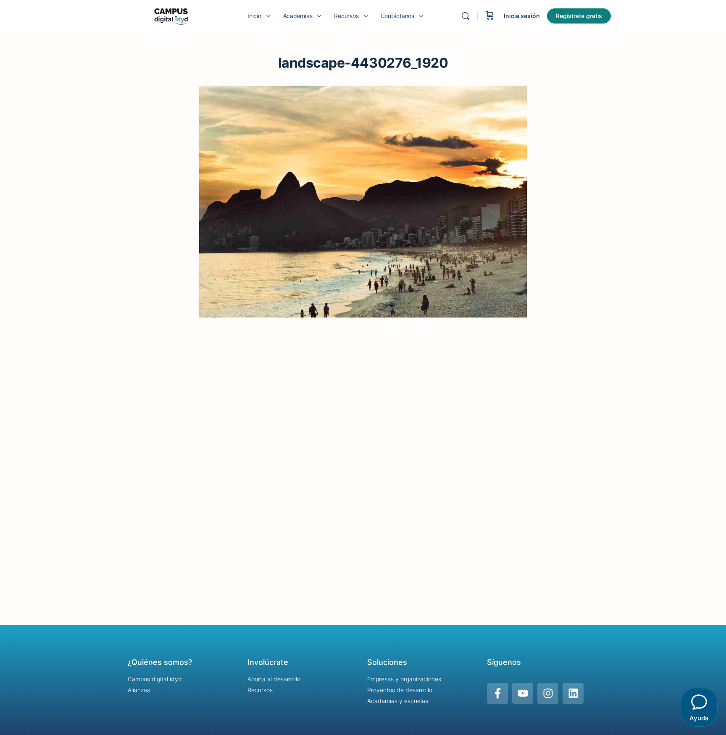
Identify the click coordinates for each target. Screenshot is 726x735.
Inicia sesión (522, 15)
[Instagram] (547, 693)
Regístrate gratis (579, 15)
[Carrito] (489, 16)
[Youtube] (522, 693)
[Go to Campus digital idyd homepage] (170, 15)
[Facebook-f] (497, 693)
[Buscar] (465, 16)
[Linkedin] (573, 693)
